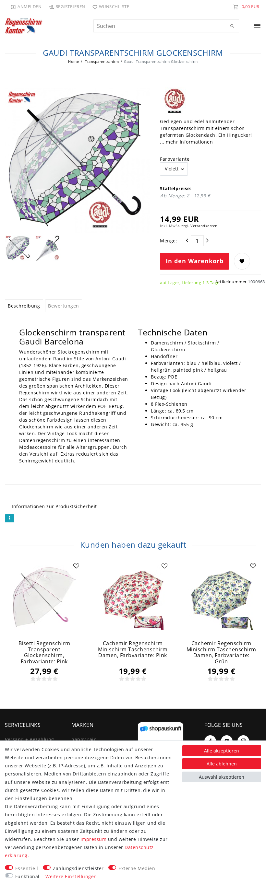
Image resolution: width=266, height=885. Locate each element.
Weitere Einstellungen (71, 876)
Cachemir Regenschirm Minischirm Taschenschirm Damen (133, 649)
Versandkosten (204, 225)
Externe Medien (136, 868)
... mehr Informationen (186, 142)
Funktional (27, 876)
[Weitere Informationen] (9, 518)
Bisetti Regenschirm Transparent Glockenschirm (44, 652)
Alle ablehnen (222, 764)
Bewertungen (63, 306)
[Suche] (232, 26)
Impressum (93, 839)
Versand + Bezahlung (29, 739)
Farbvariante (174, 159)
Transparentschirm (101, 61)
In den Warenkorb (195, 261)
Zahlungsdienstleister (78, 868)
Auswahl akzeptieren (221, 777)
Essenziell (26, 868)
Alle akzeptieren (221, 751)
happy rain (84, 739)
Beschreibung (24, 306)
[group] (44, 598)
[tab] (24, 305)
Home (73, 61)
